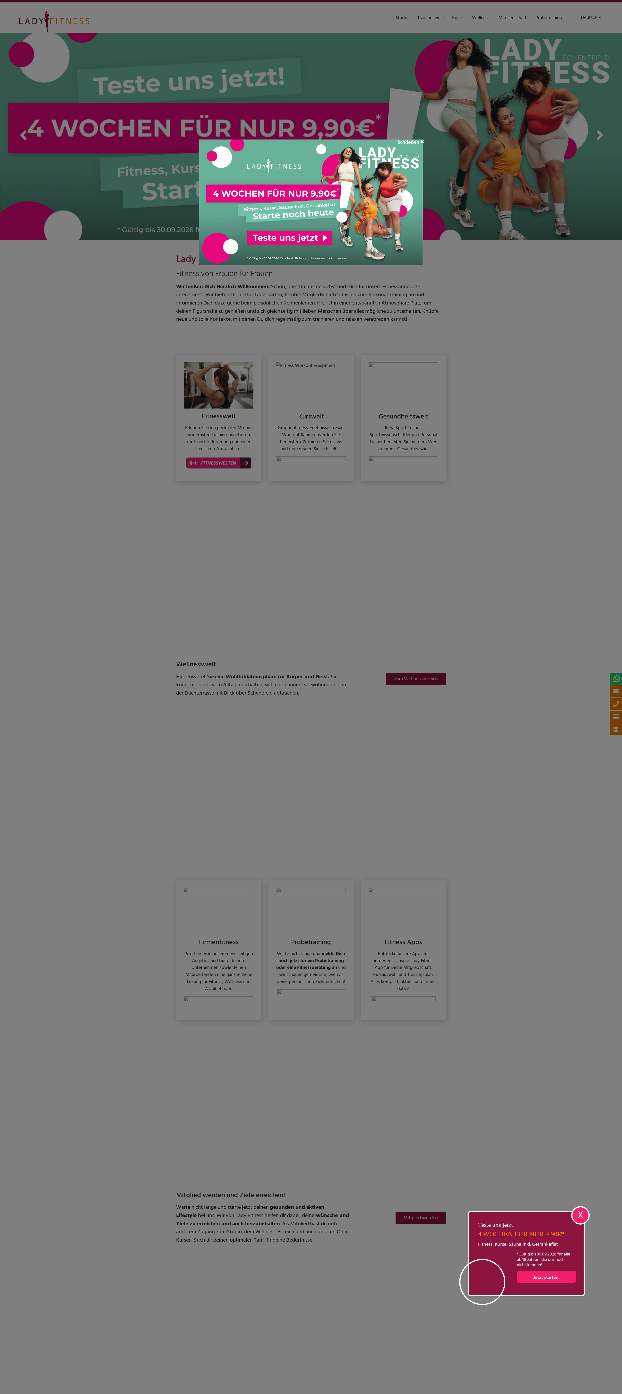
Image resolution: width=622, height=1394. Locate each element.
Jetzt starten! (546, 1278)
